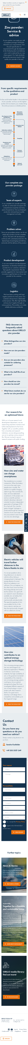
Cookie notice (5, 1031)
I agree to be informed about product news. (12, 827)
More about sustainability (14, 944)
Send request (19, 832)
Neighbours (18, 1031)
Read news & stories (13, 884)
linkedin (9, 1029)
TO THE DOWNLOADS (12, 997)
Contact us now (15, 66)
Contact (25, 1031)
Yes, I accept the (15, 822)
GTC (12, 1031)
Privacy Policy (20, 822)
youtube (12, 1029)
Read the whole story (14, 522)
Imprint (16, 1029)
